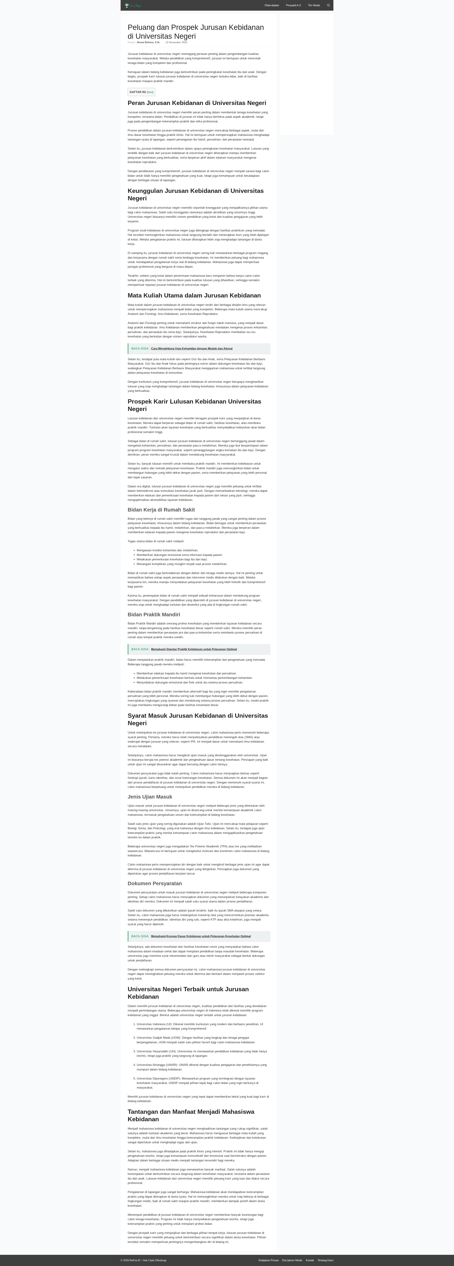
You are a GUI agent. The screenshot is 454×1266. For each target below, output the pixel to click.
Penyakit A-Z (293, 5)
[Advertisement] (306, 74)
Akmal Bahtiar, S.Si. (148, 42)
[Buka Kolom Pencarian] (328, 5)
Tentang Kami (325, 1260)
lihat (150, 92)
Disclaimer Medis (292, 1260)
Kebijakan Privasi (269, 1260)
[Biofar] (133, 5)
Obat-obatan (272, 5)
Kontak (310, 1260)
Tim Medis (314, 5)
